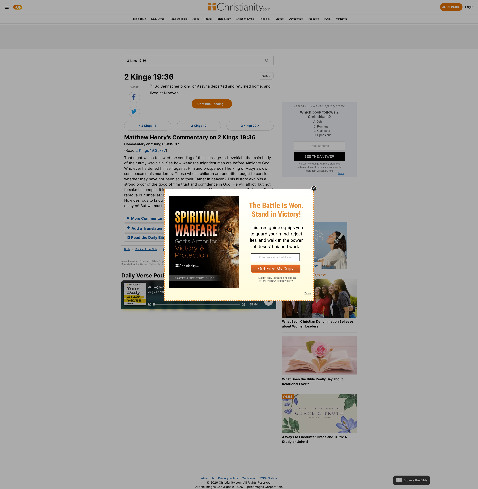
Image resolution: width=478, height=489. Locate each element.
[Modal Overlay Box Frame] (239, 245)
